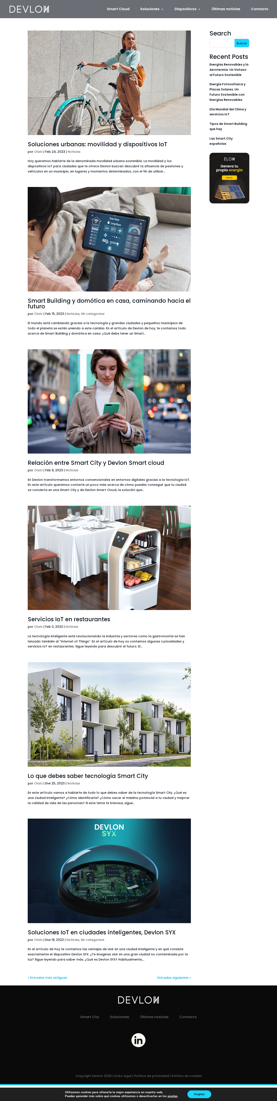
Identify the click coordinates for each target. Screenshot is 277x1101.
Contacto (259, 9)
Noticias (74, 152)
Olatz (38, 152)
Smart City (89, 1016)
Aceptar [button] (199, 1094)
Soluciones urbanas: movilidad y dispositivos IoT (97, 144)
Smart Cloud (118, 9)
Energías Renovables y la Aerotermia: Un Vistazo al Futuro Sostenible (228, 69)
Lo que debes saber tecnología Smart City (88, 776)
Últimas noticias (226, 9)
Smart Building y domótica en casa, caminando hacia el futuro (109, 303)
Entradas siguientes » (174, 977)
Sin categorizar (93, 314)
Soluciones (149, 9)
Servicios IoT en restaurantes (69, 619)
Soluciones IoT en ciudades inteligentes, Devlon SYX (102, 932)
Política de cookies (187, 1076)
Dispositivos (185, 9)
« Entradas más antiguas (47, 977)
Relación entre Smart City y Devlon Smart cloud (97, 463)
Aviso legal (123, 1076)
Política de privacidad (151, 1076)
